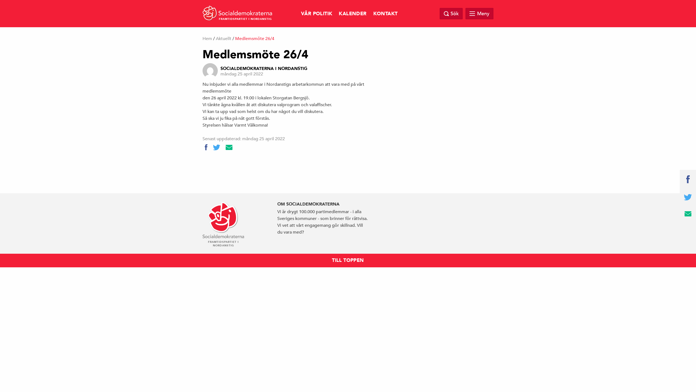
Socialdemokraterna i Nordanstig (263, 69)
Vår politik (316, 13)
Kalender (352, 13)
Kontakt (385, 13)
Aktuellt (223, 38)
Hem (207, 38)
